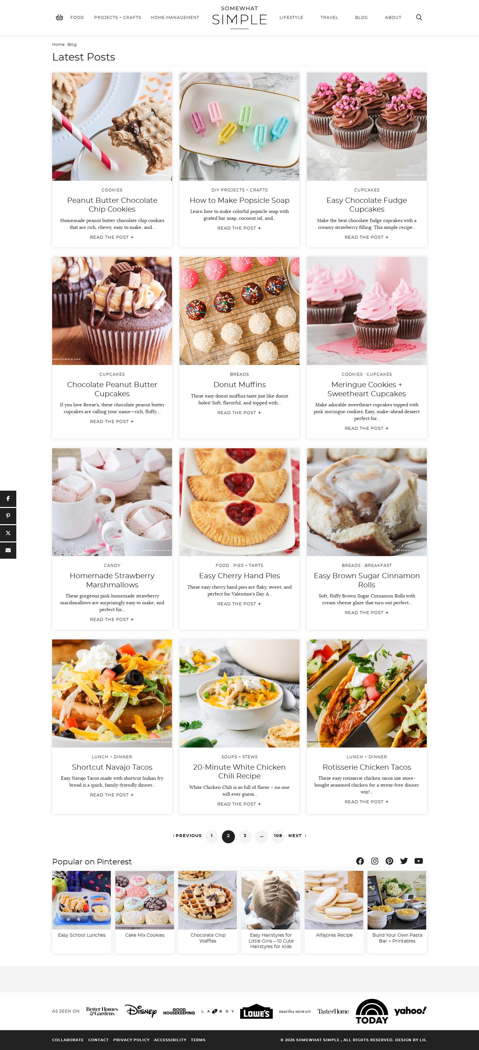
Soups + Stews (240, 757)
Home (58, 45)
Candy (112, 565)
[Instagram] (376, 862)
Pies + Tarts (248, 565)
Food (222, 565)
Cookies (112, 190)
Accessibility (170, 1040)
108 (278, 836)
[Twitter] (405, 862)
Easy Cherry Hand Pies (239, 576)
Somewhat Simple (239, 17)
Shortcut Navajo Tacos (112, 767)
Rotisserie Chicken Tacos (367, 767)
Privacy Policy (131, 1040)
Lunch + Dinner (112, 757)
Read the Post (112, 237)
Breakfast (378, 565)
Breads (239, 374)
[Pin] (8, 516)
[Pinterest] (391, 862)
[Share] (8, 499)
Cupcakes (367, 190)
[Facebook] (361, 862)
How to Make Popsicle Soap (240, 200)
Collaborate (68, 1040)
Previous (186, 835)
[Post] (8, 533)
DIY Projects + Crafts (239, 190)
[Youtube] (420, 862)
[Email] (8, 550)
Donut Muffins (239, 384)
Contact (98, 1040)
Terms (198, 1040)
